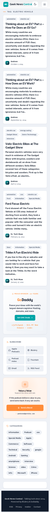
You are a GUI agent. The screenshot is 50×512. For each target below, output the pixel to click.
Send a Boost (26, 408)
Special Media (34, 198)
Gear (8, 247)
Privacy (19, 507)
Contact (37, 507)
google (38, 450)
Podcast (27, 432)
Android (12, 455)
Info (10, 473)
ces (21, 194)
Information (19, 198)
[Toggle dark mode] (35, 4)
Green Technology (29, 134)
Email (14, 368)
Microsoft (22, 473)
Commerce (13, 444)
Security (26, 450)
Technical (13, 450)
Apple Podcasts (16, 350)
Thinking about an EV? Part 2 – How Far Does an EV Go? (24, 25)
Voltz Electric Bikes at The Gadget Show (21, 145)
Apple (28, 438)
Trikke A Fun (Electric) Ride (22, 252)
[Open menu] (45, 4)
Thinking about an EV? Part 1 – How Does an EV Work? (24, 81)
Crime (33, 467)
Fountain (35, 360)
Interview (10, 139)
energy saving (25, 130)
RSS (11, 507)
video (23, 467)
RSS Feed (35, 368)
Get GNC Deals (23, 318)
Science (12, 467)
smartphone (14, 461)
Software (28, 444)
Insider (28, 507)
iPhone (34, 473)
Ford (8, 198)
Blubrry (34, 350)
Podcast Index (15, 359)
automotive (11, 19)
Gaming (24, 455)
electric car (24, 19)
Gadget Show (12, 134)
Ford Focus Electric (17, 203)
